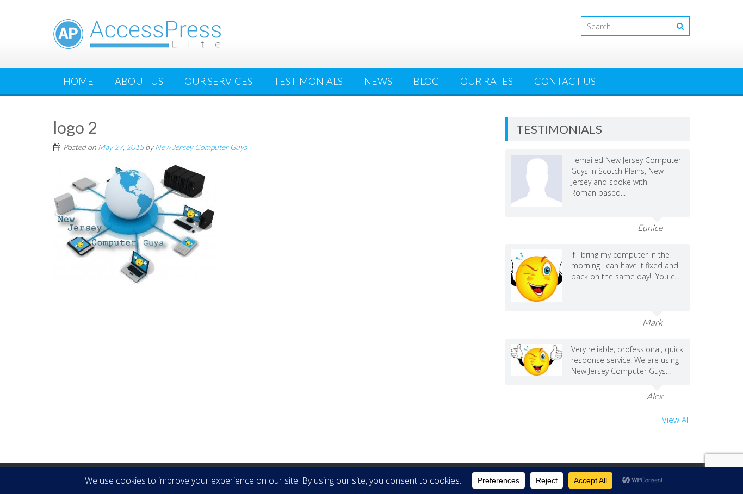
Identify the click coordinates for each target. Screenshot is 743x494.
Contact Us (565, 81)
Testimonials (308, 81)
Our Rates (486, 81)
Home (78, 81)
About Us (139, 81)
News (378, 81)
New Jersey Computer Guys (201, 147)
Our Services (218, 81)
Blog (426, 81)
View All (676, 419)
